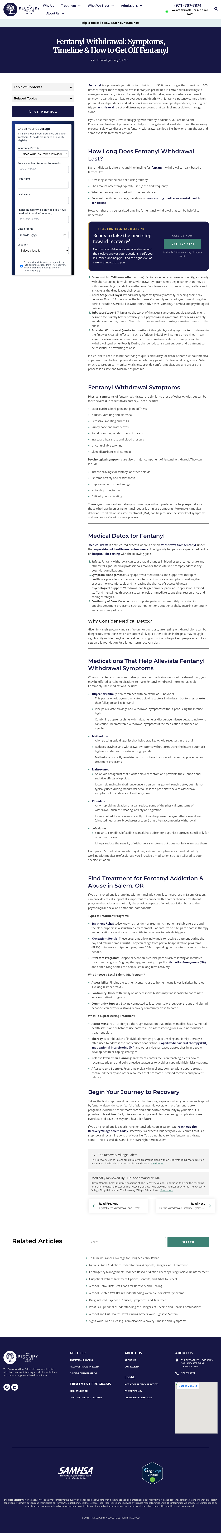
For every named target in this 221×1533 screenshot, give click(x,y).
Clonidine (98, 801)
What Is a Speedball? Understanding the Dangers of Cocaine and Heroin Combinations (144, 1307)
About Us (53, 13)
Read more (157, 1163)
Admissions (129, 5)
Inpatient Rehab (103, 923)
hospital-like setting (106, 554)
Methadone (100, 736)
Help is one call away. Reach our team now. (110, 23)
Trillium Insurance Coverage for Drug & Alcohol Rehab (123, 1258)
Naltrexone (100, 769)
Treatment (68, 5)
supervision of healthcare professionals (121, 549)
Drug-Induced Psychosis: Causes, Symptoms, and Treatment (127, 1300)
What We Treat (98, 5)
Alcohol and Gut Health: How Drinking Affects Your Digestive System (133, 1314)
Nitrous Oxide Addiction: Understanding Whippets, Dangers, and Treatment (138, 1265)
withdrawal (106, 107)
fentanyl (158, 167)
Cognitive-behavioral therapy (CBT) (183, 1043)
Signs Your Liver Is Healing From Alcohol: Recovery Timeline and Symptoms (137, 1321)
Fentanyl (95, 85)
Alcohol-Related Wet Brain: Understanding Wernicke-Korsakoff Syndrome (136, 1293)
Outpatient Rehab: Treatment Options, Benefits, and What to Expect (132, 1279)
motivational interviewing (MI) (113, 1047)
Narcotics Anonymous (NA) (187, 962)
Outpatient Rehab (104, 938)
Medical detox (98, 545)
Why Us (48, 5)
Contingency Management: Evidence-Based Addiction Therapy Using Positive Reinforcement (148, 1272)
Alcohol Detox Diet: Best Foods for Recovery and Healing (125, 1286)
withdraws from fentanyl (178, 545)
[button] (71, 87)
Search (188, 1242)
